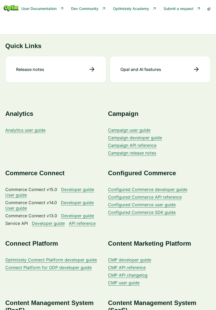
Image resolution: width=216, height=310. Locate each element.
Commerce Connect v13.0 (31, 215)
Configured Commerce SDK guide (142, 212)
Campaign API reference (132, 145)
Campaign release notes (132, 153)
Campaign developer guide (135, 137)
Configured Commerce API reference (145, 197)
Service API (16, 223)
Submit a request (178, 8)
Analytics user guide (25, 130)
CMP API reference (127, 267)
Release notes (30, 69)
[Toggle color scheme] (209, 8)
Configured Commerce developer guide (147, 189)
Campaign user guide (129, 130)
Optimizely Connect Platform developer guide (51, 259)
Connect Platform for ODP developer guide (48, 267)
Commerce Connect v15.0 (31, 189)
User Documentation (39, 8)
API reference (82, 223)
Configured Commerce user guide (142, 204)
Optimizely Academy (131, 8)
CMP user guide (124, 282)
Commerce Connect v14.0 (31, 202)
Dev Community (85, 8)
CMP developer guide (129, 259)
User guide (16, 195)
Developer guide (77, 189)
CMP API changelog (128, 275)
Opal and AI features (140, 69)
